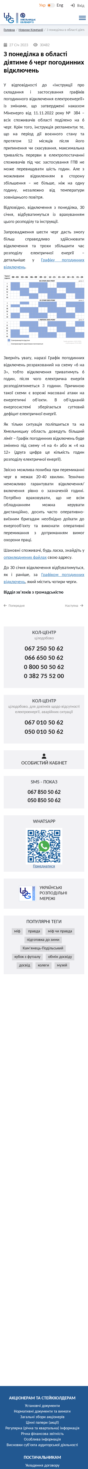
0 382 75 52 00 (44, 676)
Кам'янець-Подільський (43, 948)
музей (62, 965)
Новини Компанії (31, 30)
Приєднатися (44, 866)
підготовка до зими (43, 940)
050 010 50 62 (44, 732)
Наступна (72, 606)
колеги (43, 965)
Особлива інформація (42, 1439)
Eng (60, 5)
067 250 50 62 (44, 649)
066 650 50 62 (44, 658)
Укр (42, 5)
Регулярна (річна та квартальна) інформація (42, 1428)
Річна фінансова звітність (42, 1434)
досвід (24, 965)
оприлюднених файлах (25, 557)
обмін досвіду (60, 957)
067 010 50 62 (44, 723)
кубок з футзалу (27, 957)
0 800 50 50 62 (44, 667)
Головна (9, 30)
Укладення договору (42, 1466)
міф (17, 931)
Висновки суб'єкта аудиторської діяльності (42, 1445)
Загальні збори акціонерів (42, 1417)
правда (34, 931)
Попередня (16, 606)
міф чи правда (60, 931)
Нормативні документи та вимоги (42, 1412)
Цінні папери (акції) (42, 1423)
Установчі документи (42, 1406)
